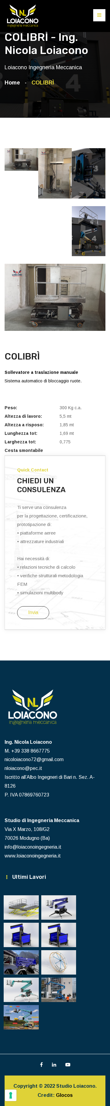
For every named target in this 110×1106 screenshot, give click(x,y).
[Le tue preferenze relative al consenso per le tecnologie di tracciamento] (10, 1095)
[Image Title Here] (21, 907)
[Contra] (23, 15)
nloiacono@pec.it (23, 768)
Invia (33, 612)
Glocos (64, 1095)
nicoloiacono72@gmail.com (34, 759)
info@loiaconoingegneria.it (33, 847)
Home (14, 83)
